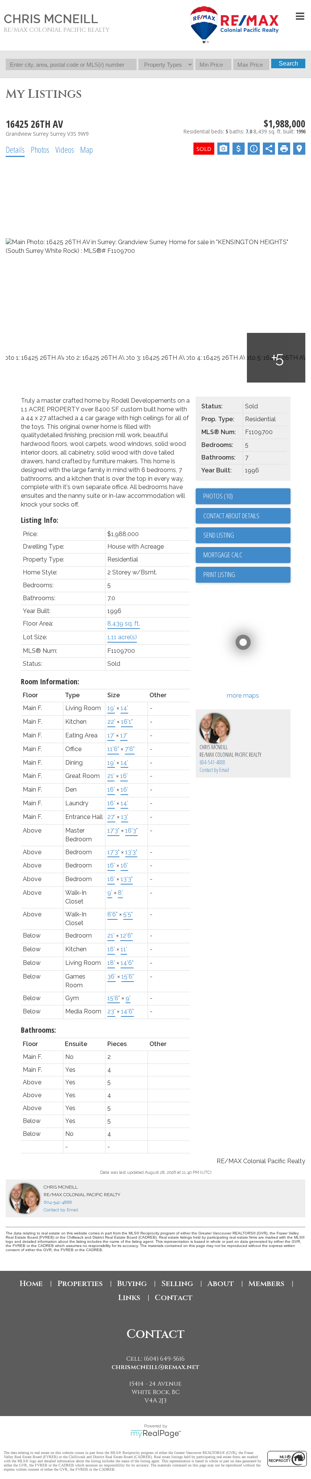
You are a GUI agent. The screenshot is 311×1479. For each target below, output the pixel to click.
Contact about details (231, 515)
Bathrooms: (38, 1030)
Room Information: (50, 681)
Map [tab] (86, 149)
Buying (132, 1283)
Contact (174, 1297)
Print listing (219, 574)
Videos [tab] (64, 149)
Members (266, 1283)
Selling (177, 1283)
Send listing (218, 535)
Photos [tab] (40, 149)
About (220, 1283)
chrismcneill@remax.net (155, 1367)
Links (129, 1297)
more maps (243, 695)
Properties (80, 1283)
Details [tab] (15, 149)
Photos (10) (218, 495)
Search (288, 63)
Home (31, 1283)
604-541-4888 (212, 762)
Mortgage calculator (247, 555)
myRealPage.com (155, 1434)
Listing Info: (39, 520)
